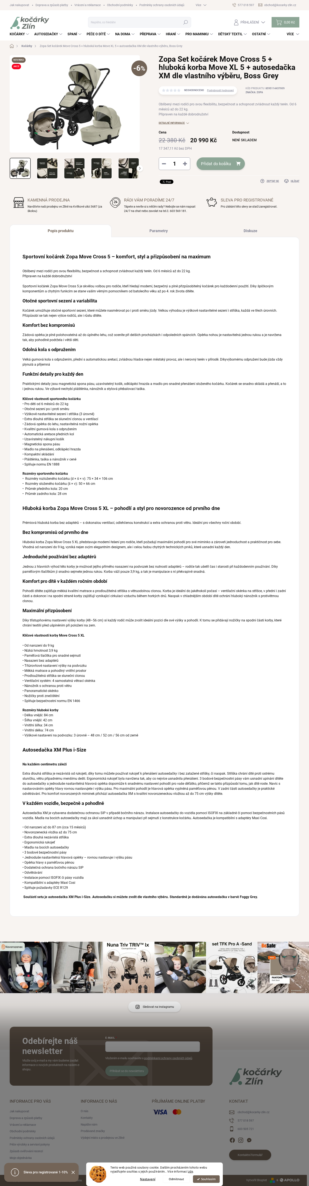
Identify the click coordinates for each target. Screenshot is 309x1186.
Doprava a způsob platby (52, 5)
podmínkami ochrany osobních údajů (168, 1058)
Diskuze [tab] (250, 231)
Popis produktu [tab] (61, 231)
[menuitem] (20, 34)
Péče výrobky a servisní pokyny (30, 1144)
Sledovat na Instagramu (158, 1006)
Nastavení (147, 1179)
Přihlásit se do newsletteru (127, 1071)
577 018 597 (246, 1120)
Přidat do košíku (216, 163)
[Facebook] (232, 1139)
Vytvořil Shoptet (256, 1180)
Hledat (185, 22)
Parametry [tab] (158, 231)
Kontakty (87, 1117)
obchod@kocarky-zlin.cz (253, 1112)
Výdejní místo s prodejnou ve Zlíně (102, 1137)
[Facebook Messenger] (249, 1139)
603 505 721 (246, 1129)
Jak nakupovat (19, 5)
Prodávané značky (93, 1131)
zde (190, 1171)
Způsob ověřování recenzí (26, 1151)
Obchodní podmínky (120, 5)
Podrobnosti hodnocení (220, 90)
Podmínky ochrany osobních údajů (161, 5)
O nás (84, 1111)
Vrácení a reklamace (87, 5)
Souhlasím (208, 1179)
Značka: (254, 92)
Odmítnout (176, 1179)
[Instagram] (241, 1139)
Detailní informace (172, 123)
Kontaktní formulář (250, 1155)
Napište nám (89, 1124)
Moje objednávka (21, 1158)
